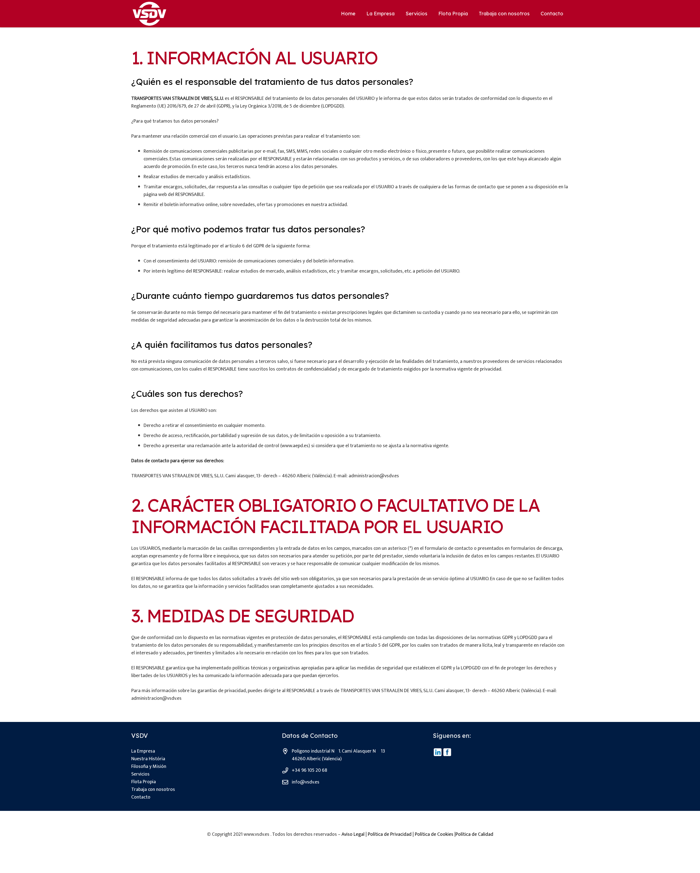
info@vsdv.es (305, 782)
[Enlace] (149, 13)
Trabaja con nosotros (153, 789)
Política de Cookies (434, 834)
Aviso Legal (353, 834)
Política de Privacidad (390, 834)
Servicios (140, 774)
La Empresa (143, 751)
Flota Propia (143, 782)
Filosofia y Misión (148, 766)
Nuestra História (148, 759)
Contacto (140, 797)
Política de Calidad (474, 834)
